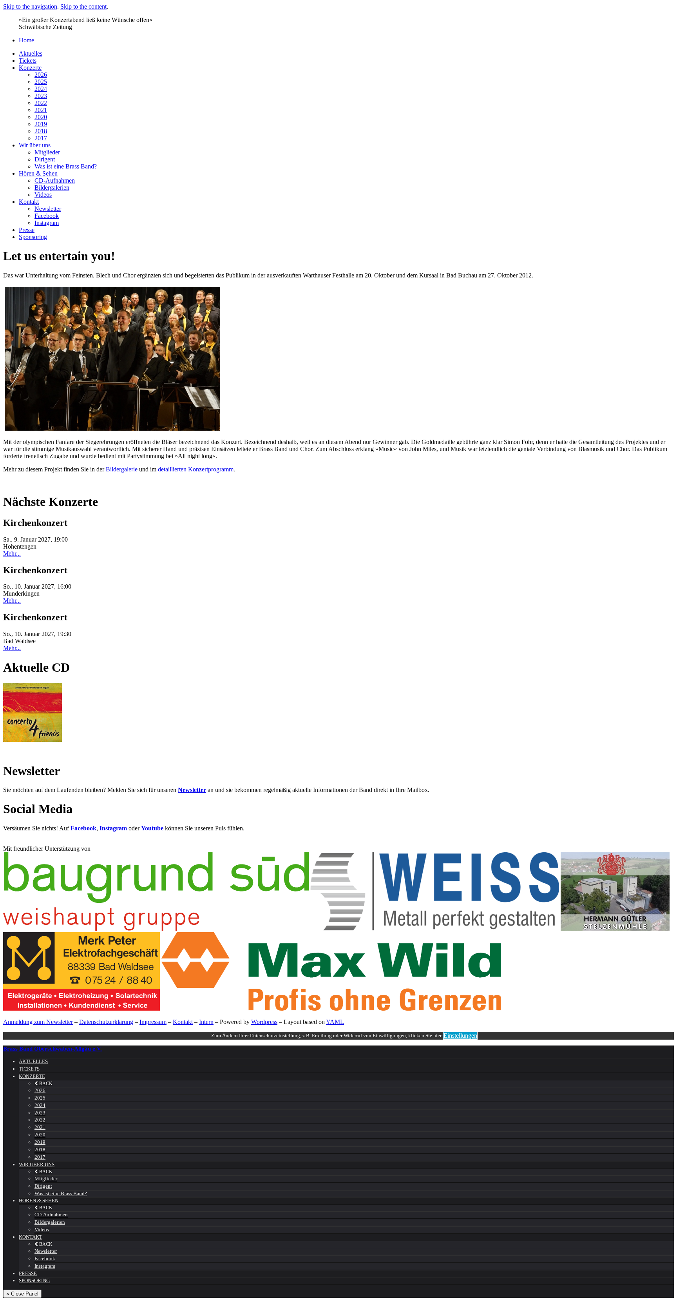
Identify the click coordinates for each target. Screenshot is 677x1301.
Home (26, 40)
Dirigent (44, 159)
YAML (335, 1021)
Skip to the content (83, 6)
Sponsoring (33, 237)
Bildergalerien (51, 187)
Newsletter (47, 208)
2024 (40, 88)
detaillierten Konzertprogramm (196, 469)
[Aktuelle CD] (32, 739)
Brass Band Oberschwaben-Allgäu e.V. (52, 1048)
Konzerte (30, 67)
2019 (40, 124)
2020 (40, 117)
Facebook (46, 215)
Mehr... (12, 553)
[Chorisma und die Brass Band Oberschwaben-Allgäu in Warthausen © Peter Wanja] (338, 358)
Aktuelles (30, 53)
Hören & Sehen (38, 173)
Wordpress (264, 1021)
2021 (40, 110)
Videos (43, 194)
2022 (40, 103)
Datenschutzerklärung (106, 1021)
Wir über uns (35, 145)
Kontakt (29, 201)
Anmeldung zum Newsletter (38, 1021)
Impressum (153, 1021)
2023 (40, 95)
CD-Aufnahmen (54, 180)
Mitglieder (47, 152)
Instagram (46, 222)
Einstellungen (460, 1035)
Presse (26, 229)
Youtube (152, 828)
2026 (40, 74)
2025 (40, 81)
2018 (40, 131)
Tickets (27, 60)
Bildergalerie (122, 469)
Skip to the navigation (30, 6)
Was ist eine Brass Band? (65, 166)
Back (45, 1083)
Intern (206, 1021)
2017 (40, 138)
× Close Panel (22, 1294)
